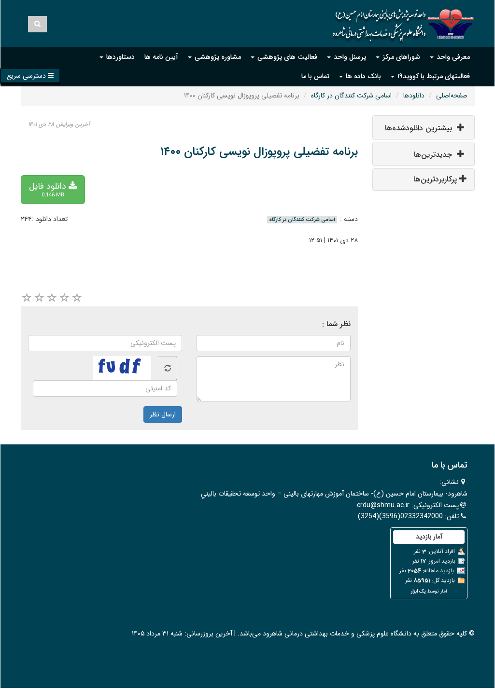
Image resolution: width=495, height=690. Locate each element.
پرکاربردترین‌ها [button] (436, 179)
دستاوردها (119, 57)
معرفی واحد (452, 57)
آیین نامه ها (161, 57)
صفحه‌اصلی (451, 95)
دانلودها (413, 95)
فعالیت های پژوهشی (286, 57)
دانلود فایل (49, 189)
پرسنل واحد (349, 57)
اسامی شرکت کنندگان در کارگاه (351, 95)
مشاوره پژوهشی (217, 57)
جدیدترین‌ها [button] (434, 155)
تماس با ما (315, 76)
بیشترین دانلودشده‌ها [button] (419, 128)
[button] (30, 75)
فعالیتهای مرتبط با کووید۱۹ (433, 76)
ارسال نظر (163, 414)
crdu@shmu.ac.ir (383, 505)
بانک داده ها (362, 76)
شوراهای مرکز (400, 57)
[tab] (424, 127)
